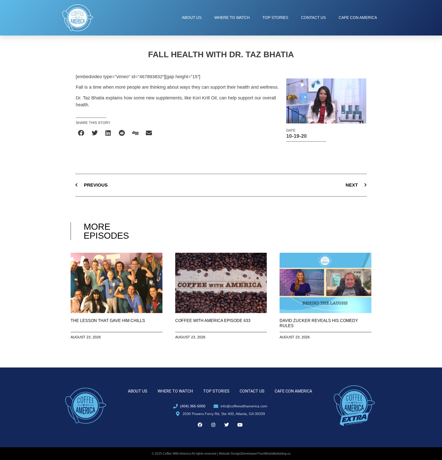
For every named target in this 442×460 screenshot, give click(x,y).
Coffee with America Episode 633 (212, 320)
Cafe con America (358, 17)
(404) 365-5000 (192, 406)
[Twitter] (226, 424)
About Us (192, 17)
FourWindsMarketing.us (274, 453)
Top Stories (275, 17)
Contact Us (313, 17)
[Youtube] (240, 424)
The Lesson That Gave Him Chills (108, 320)
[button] (81, 133)
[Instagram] (213, 424)
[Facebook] (200, 424)
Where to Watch (232, 17)
